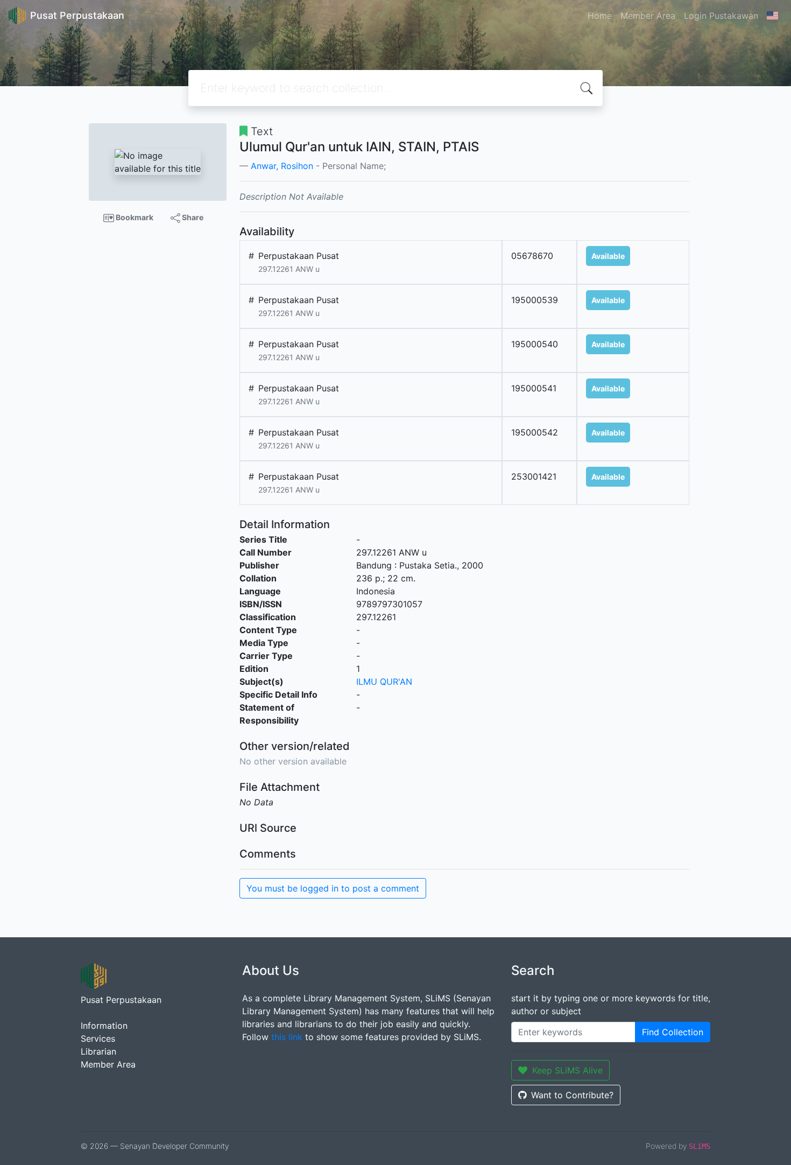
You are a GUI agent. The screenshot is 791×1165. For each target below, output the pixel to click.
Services (98, 1038)
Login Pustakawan (721, 15)
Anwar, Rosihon (282, 165)
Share (191, 217)
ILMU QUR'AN (384, 681)
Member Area (647, 15)
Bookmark (133, 217)
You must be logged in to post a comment (332, 888)
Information (104, 1025)
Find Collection (672, 1032)
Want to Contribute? (572, 1095)
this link (286, 1036)
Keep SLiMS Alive (567, 1070)
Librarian (98, 1051)
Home (600, 15)
